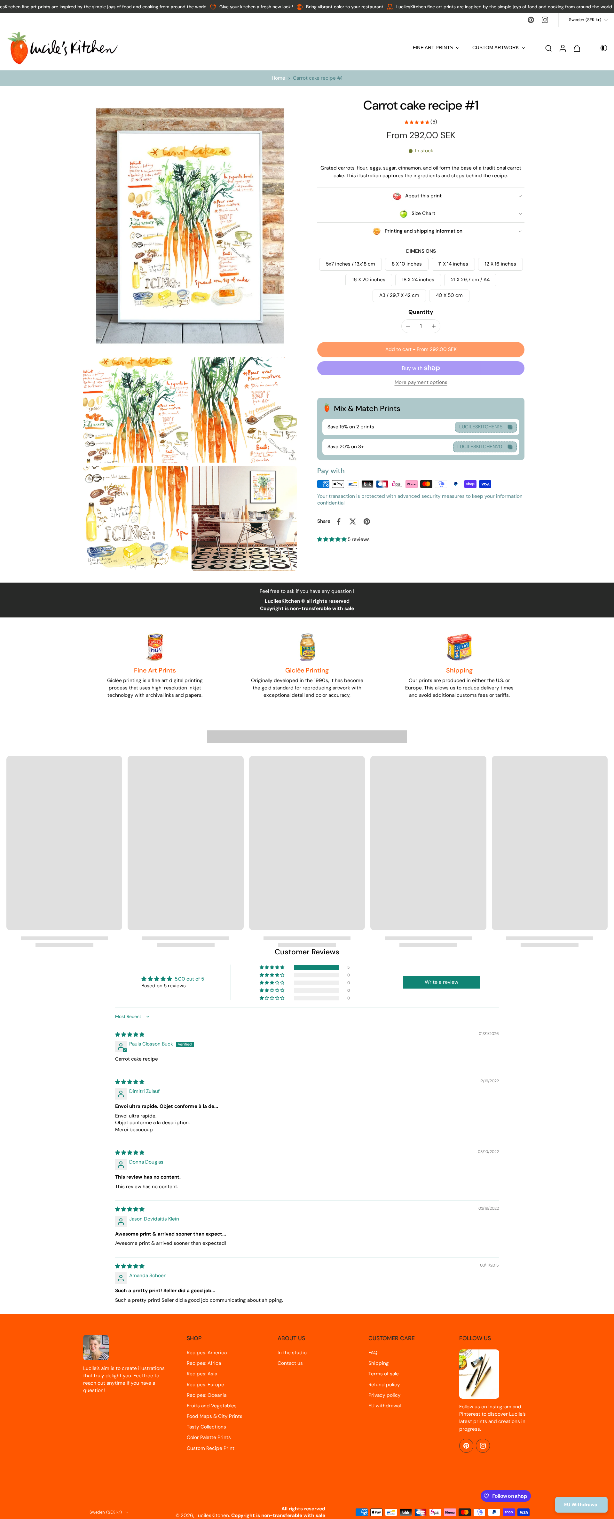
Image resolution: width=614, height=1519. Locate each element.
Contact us (290, 1363)
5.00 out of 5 (189, 979)
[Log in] (562, 48)
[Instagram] (545, 20)
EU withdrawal (384, 1406)
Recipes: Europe (205, 1384)
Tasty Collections (206, 1427)
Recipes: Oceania (206, 1395)
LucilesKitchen (212, 1515)
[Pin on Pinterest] (367, 521)
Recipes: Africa (204, 1363)
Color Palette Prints (209, 1437)
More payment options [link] (421, 383)
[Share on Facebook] (339, 521)
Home (278, 78)
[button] (420, 349)
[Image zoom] (190, 226)
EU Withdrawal (581, 1504)
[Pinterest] (531, 20)
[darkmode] (599, 48)
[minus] (408, 326)
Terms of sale (383, 1374)
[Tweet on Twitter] (353, 521)
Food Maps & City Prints (214, 1416)
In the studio (292, 1352)
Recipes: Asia (202, 1374)
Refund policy (384, 1384)
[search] (548, 48)
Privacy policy (384, 1395)
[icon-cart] (577, 48)
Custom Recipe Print (210, 1448)
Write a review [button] (441, 982)
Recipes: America (207, 1352)
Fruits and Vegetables (212, 1406)
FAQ (372, 1352)
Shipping (378, 1363)
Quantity (420, 312)
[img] (129, 1034)
